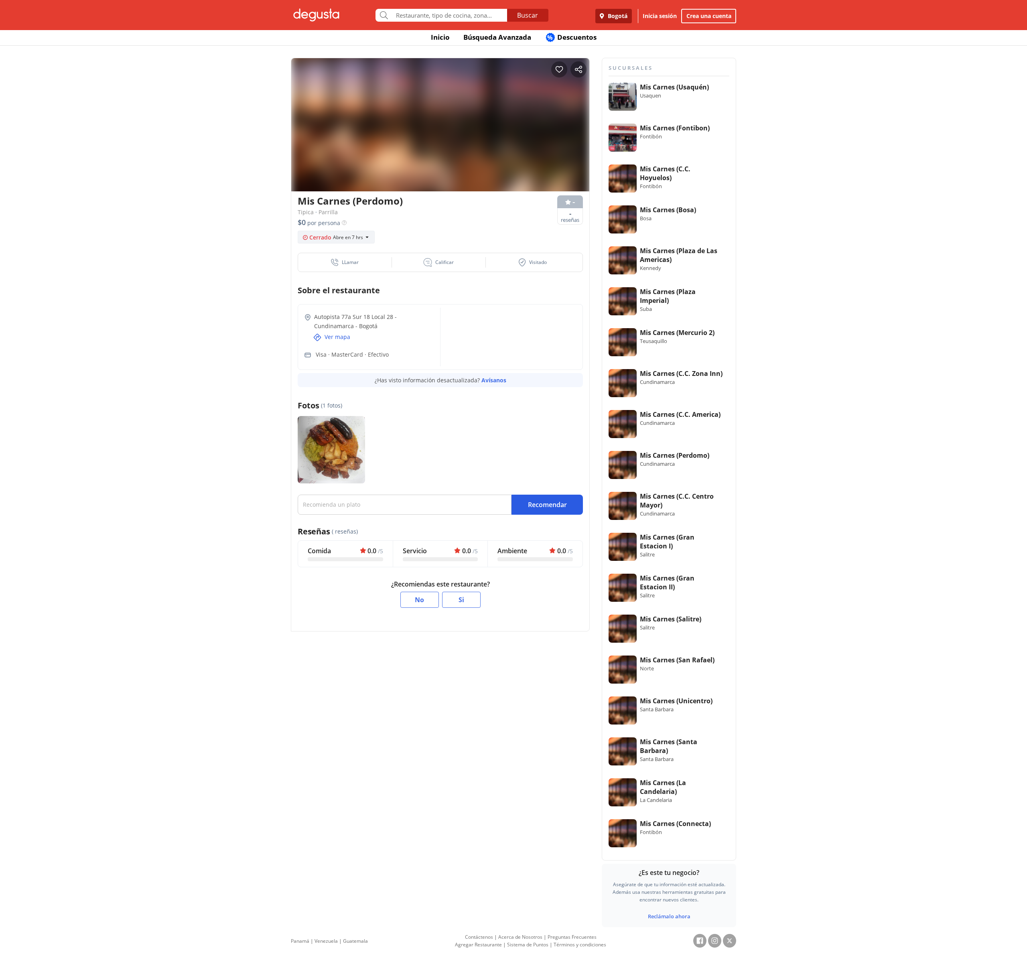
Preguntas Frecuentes (572, 937)
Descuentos (572, 37)
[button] (345, 262)
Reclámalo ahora (669, 916)
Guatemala (355, 941)
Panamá (300, 941)
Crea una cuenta (708, 16)
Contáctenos (479, 937)
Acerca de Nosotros (520, 937)
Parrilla (328, 212)
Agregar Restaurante (478, 944)
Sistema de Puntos (527, 944)
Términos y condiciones (580, 944)
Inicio (440, 37)
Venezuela (326, 941)
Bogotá (616, 16)
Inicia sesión (660, 16)
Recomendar (547, 504)
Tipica (306, 212)
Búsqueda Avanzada (497, 37)
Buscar (527, 15)
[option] (440, 140)
